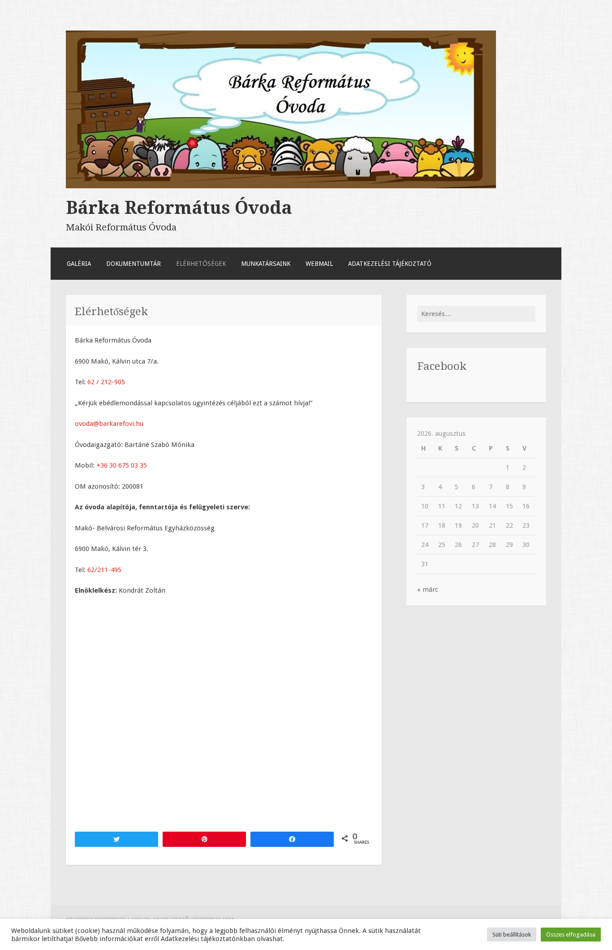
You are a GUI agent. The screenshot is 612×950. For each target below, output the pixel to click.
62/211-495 (104, 570)
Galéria (79, 263)
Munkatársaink (265, 263)
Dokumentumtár (133, 263)
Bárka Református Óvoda (179, 207)
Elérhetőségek (201, 263)
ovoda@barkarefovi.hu (109, 424)
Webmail (319, 263)
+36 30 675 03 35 (121, 465)
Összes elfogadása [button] (570, 934)
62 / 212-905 (106, 382)
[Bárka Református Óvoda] (281, 186)
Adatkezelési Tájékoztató (389, 263)
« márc (427, 590)
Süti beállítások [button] (511, 934)
